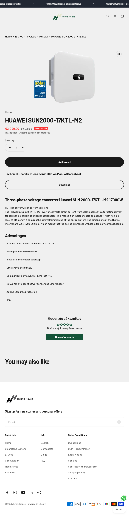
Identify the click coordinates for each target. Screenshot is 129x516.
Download (64, 184)
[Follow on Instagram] (15, 492)
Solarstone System (15, 448)
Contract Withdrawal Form (82, 466)
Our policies (74, 442)
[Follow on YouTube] (23, 492)
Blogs (44, 454)
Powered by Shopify (36, 504)
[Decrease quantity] (9, 147)
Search (45, 442)
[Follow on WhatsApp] (39, 492)
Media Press (11, 466)
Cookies (72, 460)
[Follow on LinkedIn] (31, 492)
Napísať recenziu (64, 336)
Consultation (12, 460)
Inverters (31, 36)
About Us (10, 472)
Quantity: (10, 140)
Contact (72, 478)
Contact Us (47, 448)
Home (8, 36)
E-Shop (9, 454)
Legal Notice (75, 454)
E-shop (19, 36)
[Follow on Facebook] (7, 492)
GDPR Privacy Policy (79, 448)
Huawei (43, 36)
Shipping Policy (76, 472)
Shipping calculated (28, 132)
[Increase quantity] (22, 147)
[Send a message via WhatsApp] (123, 498)
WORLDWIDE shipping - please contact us (59, 4)
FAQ (43, 460)
